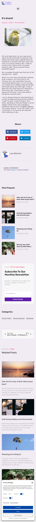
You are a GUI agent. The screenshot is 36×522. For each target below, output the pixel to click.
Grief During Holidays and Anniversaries (24, 214)
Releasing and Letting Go (11, 454)
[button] (18, 8)
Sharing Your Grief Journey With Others (24, 245)
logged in (14, 170)
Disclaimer (29, 318)
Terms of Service (19, 318)
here (22, 83)
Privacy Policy (7, 318)
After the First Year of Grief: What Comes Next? (25, 198)
